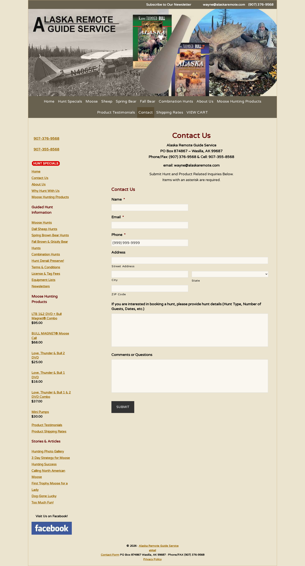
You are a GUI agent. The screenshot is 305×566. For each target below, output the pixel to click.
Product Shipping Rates (49, 431)
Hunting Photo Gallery (48, 451)
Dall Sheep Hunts (44, 229)
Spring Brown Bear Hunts (50, 235)
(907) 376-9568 (260, 4)
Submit (122, 407)
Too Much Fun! (43, 502)
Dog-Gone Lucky (44, 496)
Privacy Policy (152, 559)
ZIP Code (119, 294)
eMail (152, 550)
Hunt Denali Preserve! (48, 261)
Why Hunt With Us (46, 191)
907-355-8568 (46, 149)
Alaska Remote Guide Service (159, 546)
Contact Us (40, 178)
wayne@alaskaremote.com (224, 4)
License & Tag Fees (46, 274)
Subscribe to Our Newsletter (168, 4)
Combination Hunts (46, 254)
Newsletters (41, 286)
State (196, 280)
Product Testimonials (47, 425)
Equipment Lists (43, 280)
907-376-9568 (46, 138)
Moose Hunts (42, 222)
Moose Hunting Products (50, 197)
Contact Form (110, 554)
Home (36, 171)
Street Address (123, 266)
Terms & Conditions (46, 267)
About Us (39, 184)
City (115, 280)
